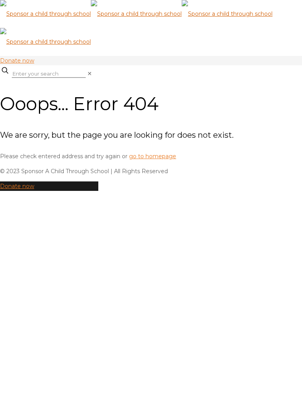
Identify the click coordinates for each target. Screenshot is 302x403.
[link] (89, 73)
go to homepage (152, 156)
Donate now (17, 60)
